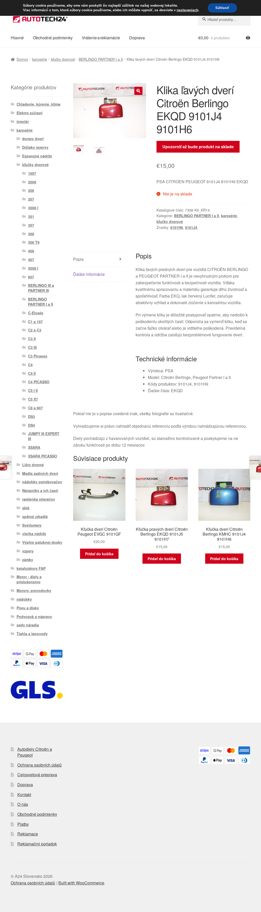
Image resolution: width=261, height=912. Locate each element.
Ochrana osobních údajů (39, 765)
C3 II (32, 338)
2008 (32, 181)
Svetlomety (32, 525)
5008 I (33, 268)
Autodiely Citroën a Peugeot (34, 752)
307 (31, 225)
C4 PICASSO (38, 381)
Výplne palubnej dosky (42, 542)
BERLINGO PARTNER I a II (101, 59)
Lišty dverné (33, 464)
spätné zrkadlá (35, 516)
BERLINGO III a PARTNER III (41, 288)
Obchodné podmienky (53, 38)
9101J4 (191, 227)
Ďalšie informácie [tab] (89, 274)
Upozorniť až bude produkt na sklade (198, 147)
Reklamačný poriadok (37, 844)
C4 (30, 364)
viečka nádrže (34, 533)
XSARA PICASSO (42, 456)
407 (31, 259)
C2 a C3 (34, 329)
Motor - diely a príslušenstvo (29, 579)
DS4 (31, 425)
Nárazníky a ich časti (40, 490)
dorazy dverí (33, 138)
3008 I (33, 207)
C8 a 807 (35, 407)
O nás (22, 804)
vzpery (28, 550)
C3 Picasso (37, 356)
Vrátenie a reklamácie (101, 38)
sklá (25, 507)
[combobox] (224, 19)
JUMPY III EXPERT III (43, 436)
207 (31, 199)
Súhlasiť (222, 7)
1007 (32, 173)
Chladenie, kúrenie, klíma (38, 104)
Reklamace (27, 834)
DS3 (31, 416)
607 (31, 276)
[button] (138, 91)
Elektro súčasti (30, 112)
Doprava (137, 38)
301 (31, 216)
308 (31, 233)
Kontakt (24, 794)
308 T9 (34, 242)
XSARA (34, 447)
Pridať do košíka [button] (99, 553)
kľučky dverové (63, 59)
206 (31, 190)
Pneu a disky (28, 607)
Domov (22, 59)
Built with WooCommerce (81, 883)
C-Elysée (35, 312)
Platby (23, 824)
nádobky (24, 599)
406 (31, 250)
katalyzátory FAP (31, 568)
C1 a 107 (35, 321)
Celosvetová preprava (37, 775)
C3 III (32, 347)
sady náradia (28, 624)
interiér (23, 121)
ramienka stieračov (38, 499)
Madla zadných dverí (40, 473)
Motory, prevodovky (34, 590)
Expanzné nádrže (37, 155)
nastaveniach (187, 10)
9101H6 (176, 227)
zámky (27, 559)
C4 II (32, 373)
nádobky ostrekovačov (42, 481)
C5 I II (33, 390)
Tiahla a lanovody (32, 633)
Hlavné (17, 38)
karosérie (39, 59)
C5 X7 (33, 399)
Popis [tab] (78, 259)
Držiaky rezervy (35, 147)
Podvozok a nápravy (34, 616)
